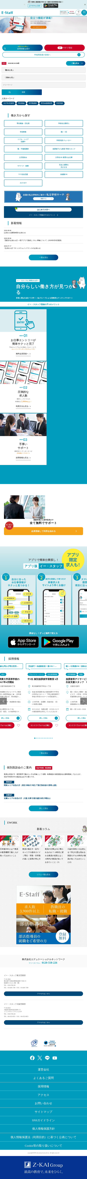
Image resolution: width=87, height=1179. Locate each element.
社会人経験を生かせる (64, 166)
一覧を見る (75, 63)
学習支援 (59, 103)
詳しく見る (43, 718)
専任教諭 (21, 103)
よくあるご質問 (43, 1077)
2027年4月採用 (9, 103)
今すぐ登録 (65, 48)
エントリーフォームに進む (40, 725)
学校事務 (23, 132)
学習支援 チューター (64, 140)
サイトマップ (43, 1111)
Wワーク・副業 (23, 166)
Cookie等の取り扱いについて (43, 1145)
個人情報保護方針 (43, 1128)
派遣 (81, 674)
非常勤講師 (33, 103)
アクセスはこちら (43, 993)
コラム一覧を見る (43, 874)
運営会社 (43, 1069)
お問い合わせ (43, 1103)
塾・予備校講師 (23, 149)
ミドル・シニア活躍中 (23, 140)
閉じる (84, 4)
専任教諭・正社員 (23, 123)
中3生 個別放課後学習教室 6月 (43, 679)
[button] (34, 738)
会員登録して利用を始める (43, 531)
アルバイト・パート (36, 674)
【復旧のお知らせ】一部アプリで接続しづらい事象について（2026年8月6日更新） (33, 240)
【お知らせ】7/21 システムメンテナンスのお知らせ (22, 248)
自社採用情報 (52, 674)
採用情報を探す (23, 48)
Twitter (40, 1058)
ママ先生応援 (23, 174)
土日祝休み (23, 157)
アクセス (43, 1094)
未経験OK (64, 174)
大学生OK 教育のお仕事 (63, 157)
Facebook (32, 1058)
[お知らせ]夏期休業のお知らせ (15, 233)
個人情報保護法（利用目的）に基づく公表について (43, 1137)
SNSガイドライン (43, 1120)
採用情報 (43, 1086)
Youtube (55, 1058)
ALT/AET (23, 183)
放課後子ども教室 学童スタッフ (64, 149)
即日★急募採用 (46, 103)
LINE (47, 1058)
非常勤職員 (71, 674)
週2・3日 (64, 132)
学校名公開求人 (63, 123)
